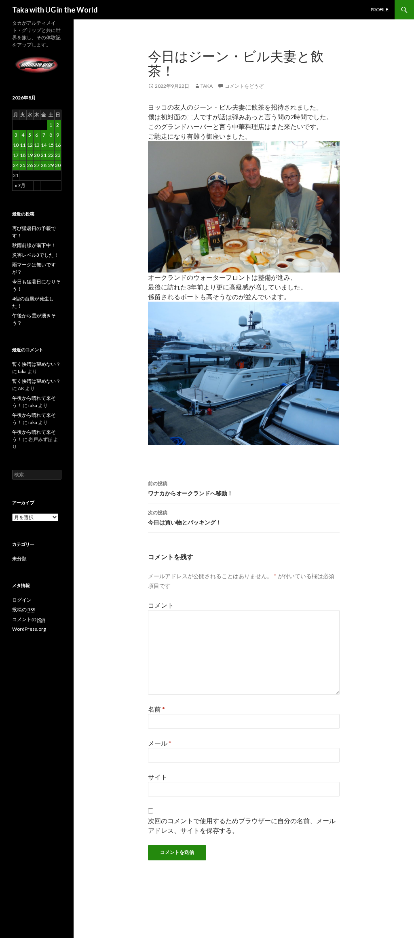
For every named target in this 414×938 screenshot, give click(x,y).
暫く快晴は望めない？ (36, 364)
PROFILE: (380, 9)
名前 (156, 709)
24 (16, 165)
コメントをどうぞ (244, 86)
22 (51, 155)
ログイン (22, 600)
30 (58, 165)
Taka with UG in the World (55, 9)
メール (159, 743)
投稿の (23, 609)
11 (22, 145)
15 (51, 145)
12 (30, 145)
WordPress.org (29, 629)
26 (30, 165)
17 (16, 155)
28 (43, 165)
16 (58, 145)
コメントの (28, 619)
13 (37, 145)
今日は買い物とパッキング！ (185, 517)
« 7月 (20, 185)
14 (43, 145)
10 (16, 145)
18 (22, 155)
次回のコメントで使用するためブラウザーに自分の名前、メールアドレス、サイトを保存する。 (242, 825)
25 (22, 165)
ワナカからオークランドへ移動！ (190, 488)
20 (37, 155)
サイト (157, 777)
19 (30, 155)
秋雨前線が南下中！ (34, 245)
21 (43, 155)
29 (51, 165)
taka (207, 86)
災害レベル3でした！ (35, 255)
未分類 (19, 559)
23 (58, 155)
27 (37, 165)
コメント (161, 605)
